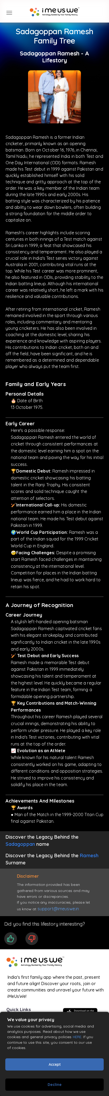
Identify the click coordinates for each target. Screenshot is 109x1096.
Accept (55, 1064)
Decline (55, 1084)
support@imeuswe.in (58, 908)
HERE (77, 1036)
